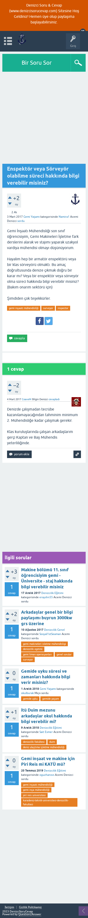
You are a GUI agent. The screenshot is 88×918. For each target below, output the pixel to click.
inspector (63, 308)
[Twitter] (49, 321)
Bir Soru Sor (37, 63)
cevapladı (54, 399)
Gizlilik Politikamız (30, 907)
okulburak (27, 693)
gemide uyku (30, 698)
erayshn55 (46, 597)
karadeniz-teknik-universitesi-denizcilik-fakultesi (46, 802)
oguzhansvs (46, 774)
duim (52, 741)
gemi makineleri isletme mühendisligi (44, 643)
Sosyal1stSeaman (50, 634)
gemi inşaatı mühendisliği (23, 308)
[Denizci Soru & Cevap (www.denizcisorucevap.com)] (21, 39)
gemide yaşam (50, 698)
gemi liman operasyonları (37, 654)
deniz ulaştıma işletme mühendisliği (44, 747)
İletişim (9, 907)
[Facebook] (40, 321)
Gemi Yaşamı (31, 216)
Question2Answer (29, 914)
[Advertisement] (44, 118)
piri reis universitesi (34, 795)
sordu (21, 221)
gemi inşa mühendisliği (36, 789)
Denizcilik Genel (54, 629)
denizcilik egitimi (32, 649)
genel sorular (64, 654)
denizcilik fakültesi (34, 741)
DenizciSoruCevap (21, 911)
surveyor (48, 308)
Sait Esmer (46, 732)
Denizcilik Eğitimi (52, 593)
